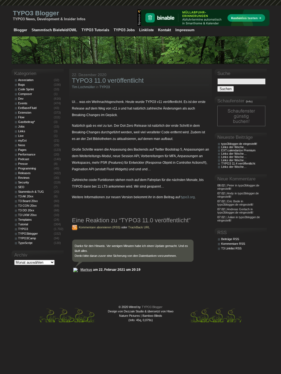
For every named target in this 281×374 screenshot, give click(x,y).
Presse (23, 163)
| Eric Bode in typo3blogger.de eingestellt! (235, 203)
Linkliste (146, 30)
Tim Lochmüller (83, 87)
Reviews (24, 177)
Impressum (185, 30)
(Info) (249, 101)
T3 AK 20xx (25, 196)
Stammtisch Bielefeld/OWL (54, 30)
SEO (21, 187)
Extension (24, 112)
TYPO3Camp (27, 238)
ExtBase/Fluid (27, 108)
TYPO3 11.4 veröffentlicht (238, 163)
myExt (22, 140)
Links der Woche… (234, 147)
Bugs (21, 84)
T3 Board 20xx (28, 201)
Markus (86, 270)
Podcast (23, 159)
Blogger (20, 30)
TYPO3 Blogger (36, 13)
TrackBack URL (139, 227)
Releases (24, 173)
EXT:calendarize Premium (238, 150)
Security (23, 182)
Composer (25, 94)
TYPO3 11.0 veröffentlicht (108, 80)
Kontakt (164, 30)
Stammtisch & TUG (31, 191)
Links (21, 131)
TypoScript (25, 242)
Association (25, 80)
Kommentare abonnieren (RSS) (99, 227)
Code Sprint (26, 89)
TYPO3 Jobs (124, 30)
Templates (25, 219)
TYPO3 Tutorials (95, 30)
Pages (22, 149)
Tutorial (23, 224)
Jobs (21, 126)
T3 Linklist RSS (231, 248)
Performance (26, 154)
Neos (21, 145)
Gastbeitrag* (26, 121)
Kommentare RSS (233, 243)
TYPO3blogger (28, 233)
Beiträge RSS (230, 239)
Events (22, 103)
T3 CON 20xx (27, 205)
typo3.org (188, 197)
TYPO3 (104, 87)
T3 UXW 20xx (27, 215)
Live (21, 135)
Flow (21, 117)
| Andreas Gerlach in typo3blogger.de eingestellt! (235, 211)
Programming (27, 168)
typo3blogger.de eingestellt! (239, 143)
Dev (21, 98)
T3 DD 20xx (26, 210)
